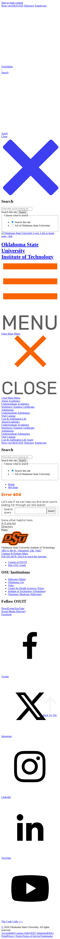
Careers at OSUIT (17, 562)
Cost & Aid (7, 418)
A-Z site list (8, 523)
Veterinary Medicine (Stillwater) (25, 594)
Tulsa (11, 585)
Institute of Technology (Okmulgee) (27, 591)
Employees (40, 5)
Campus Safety (23, 933)
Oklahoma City (16, 582)
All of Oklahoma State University (32, 225)
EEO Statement (39, 933)
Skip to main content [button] (12, 2)
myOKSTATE (16, 5)
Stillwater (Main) (17, 579)
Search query (8, 511)
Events (11, 608)
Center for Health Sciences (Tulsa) (26, 588)
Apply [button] (30, 439)
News (4, 5)
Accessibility (8, 933)
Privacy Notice (14, 936)
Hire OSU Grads (17, 565)
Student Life (19, 418)
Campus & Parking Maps (14, 553)
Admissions (7, 409)
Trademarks (46, 936)
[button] (30, 69)
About (4, 401)
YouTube (19, 608)
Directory (29, 5)
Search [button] (51, 511)
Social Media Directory (13, 611)
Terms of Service (31, 936)
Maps (4, 529)
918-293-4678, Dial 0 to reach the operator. (24, 556)
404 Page (13, 487)
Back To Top (50, 715)
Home (11, 484)
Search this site (9, 212)
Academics (14, 401)
